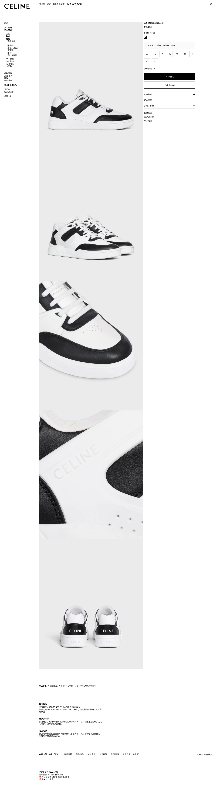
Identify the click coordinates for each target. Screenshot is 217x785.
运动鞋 (10, 45)
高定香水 (8, 76)
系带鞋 (10, 50)
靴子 (9, 53)
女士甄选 (8, 27)
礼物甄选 (8, 73)
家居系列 (8, 80)
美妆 (6, 78)
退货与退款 (56, 724)
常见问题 (103, 754)
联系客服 (68, 754)
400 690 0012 (62, 707)
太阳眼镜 (10, 64)
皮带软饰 (10, 59)
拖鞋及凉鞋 (12, 55)
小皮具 (9, 66)
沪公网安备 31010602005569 (55, 777)
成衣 (8, 34)
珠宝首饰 (10, 61)
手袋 (8, 36)
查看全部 (11, 41)
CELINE (43, 686)
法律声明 (115, 754)
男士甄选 (8, 30)
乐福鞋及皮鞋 (13, 48)
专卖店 (7, 89)
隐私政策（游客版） (131, 754)
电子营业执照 (47, 779)
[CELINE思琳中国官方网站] (17, 6)
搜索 (6, 96)
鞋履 (8, 39)
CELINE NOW (10, 85)
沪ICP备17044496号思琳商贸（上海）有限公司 (51, 773)
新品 (6, 23)
